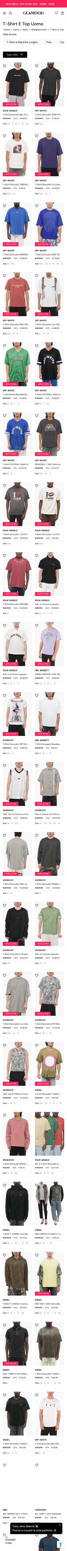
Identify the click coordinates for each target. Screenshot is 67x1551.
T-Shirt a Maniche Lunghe (22, 42)
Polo (48, 42)
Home (7, 29)
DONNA (43, 4)
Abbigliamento (39, 29)
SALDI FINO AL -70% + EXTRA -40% (22, 4)
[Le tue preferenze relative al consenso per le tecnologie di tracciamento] (60, 1544)
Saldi (25, 29)
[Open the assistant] (10, 1540)
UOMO (52, 4)
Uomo (16, 29)
